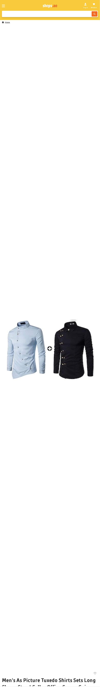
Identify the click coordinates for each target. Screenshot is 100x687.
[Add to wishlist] (95, 673)
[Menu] (3, 5)
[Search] (94, 14)
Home (7, 22)
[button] (50, 348)
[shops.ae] (50, 6)
